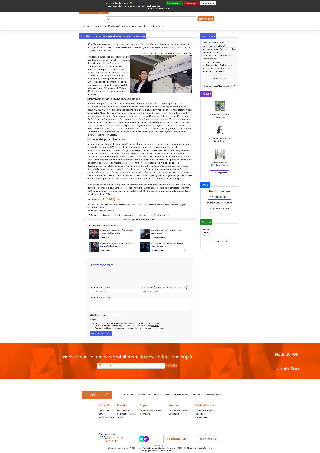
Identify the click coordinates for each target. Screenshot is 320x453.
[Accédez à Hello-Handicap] (111, 439)
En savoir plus (221, 241)
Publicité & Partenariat (158, 394)
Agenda (206, 229)
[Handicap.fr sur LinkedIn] (278, 368)
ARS (148, 116)
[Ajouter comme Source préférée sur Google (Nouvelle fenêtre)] (299, 368)
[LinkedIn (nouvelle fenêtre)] (104, 199)
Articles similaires (160, 215)
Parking (206, 232)
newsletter (157, 357)
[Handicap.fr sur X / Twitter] (288, 368)
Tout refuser (191, 3)
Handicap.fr (172, 448)
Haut (210, 448)
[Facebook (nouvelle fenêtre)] (107, 199)
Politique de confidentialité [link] (160, 9)
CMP (118, 131)
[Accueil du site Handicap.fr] (97, 395)
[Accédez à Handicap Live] (176, 439)
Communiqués (144, 215)
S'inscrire (172, 365)
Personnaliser (208, 3)
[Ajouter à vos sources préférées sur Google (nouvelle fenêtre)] (117, 199)
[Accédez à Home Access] (208, 439)
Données (196, 394)
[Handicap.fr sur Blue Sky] (285, 368)
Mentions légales (180, 394)
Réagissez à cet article (103, 210)
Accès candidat (219, 196)
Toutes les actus (221, 78)
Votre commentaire (100, 297)
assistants (155, 326)
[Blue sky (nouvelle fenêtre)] (110, 199)
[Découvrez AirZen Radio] (143, 439)
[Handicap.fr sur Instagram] (292, 368)
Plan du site (127, 394)
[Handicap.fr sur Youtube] (295, 368)
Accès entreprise (220, 208)
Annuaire (206, 235)
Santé (117, 215)
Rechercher (206, 18)
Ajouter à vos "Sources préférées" (221, 86)
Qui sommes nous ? (213, 394)
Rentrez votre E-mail (86, 365)
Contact (141, 394)
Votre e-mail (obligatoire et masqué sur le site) (164, 287)
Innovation (107, 215)
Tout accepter (174, 3)
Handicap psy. (129, 215)
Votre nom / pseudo (100, 287)
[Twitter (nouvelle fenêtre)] (114, 199)
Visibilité (94, 315)
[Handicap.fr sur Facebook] (281, 368)
